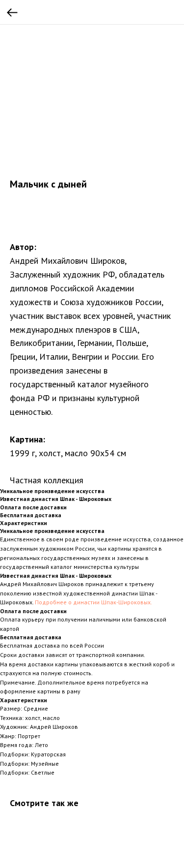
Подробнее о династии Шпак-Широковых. (93, 602)
